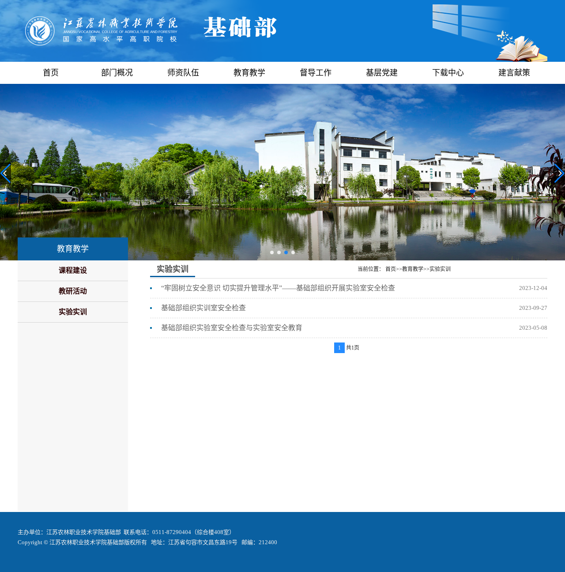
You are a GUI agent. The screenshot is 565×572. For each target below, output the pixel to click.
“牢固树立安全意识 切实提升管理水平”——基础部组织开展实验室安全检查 (278, 288)
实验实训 (73, 312)
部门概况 (117, 72)
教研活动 (73, 291)
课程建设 (73, 270)
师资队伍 (183, 72)
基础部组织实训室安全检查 (203, 308)
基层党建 (382, 72)
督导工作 (315, 72)
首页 (51, 72)
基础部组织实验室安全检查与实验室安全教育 (231, 327)
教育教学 (249, 72)
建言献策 (514, 72)
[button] (272, 252)
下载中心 (448, 72)
